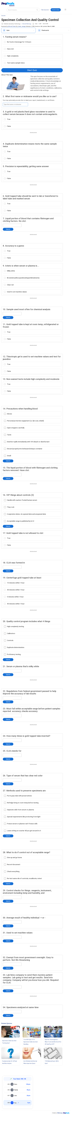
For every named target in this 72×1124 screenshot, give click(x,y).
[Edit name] (18, 1103)
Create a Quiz (55, 10)
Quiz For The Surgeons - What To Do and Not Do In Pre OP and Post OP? (53, 1042)
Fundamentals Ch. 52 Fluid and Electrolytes (9, 1062)
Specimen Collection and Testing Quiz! (9, 1042)
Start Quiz (32, 70)
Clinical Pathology (26, 23)
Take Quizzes (45, 10)
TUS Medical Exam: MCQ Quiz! (52, 1062)
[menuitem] (45, 10)
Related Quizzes (6, 1023)
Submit (8, 229)
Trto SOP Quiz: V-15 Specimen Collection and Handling (30, 1042)
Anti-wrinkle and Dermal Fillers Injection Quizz (30, 1062)
